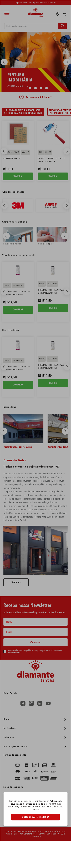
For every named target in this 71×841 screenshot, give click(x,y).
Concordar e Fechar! (35, 817)
